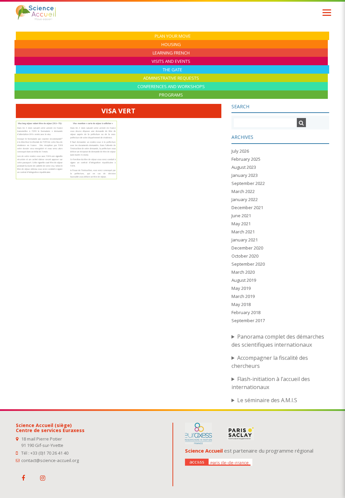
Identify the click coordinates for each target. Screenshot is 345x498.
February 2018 (245, 312)
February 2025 (245, 159)
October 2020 (244, 256)
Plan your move (173, 36)
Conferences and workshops (171, 86)
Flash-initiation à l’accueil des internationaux (270, 383)
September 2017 (248, 320)
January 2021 (244, 240)
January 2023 (244, 175)
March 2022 (243, 191)
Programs (171, 95)
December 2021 (247, 207)
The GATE (172, 69)
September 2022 (248, 183)
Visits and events (171, 61)
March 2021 (243, 232)
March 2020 (243, 272)
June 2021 (241, 216)
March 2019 (243, 296)
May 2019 (241, 288)
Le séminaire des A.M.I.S (267, 400)
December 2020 (247, 248)
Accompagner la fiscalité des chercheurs (269, 362)
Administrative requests (171, 78)
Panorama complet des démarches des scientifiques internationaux (277, 340)
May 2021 (241, 224)
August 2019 (243, 280)
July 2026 (240, 151)
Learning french (171, 52)
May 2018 (241, 304)
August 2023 (243, 167)
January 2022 (244, 199)
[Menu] (326, 12)
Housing (171, 44)
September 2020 (248, 264)
